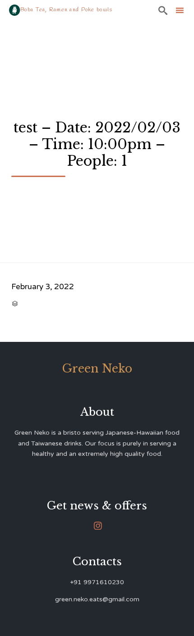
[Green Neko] (14, 10)
